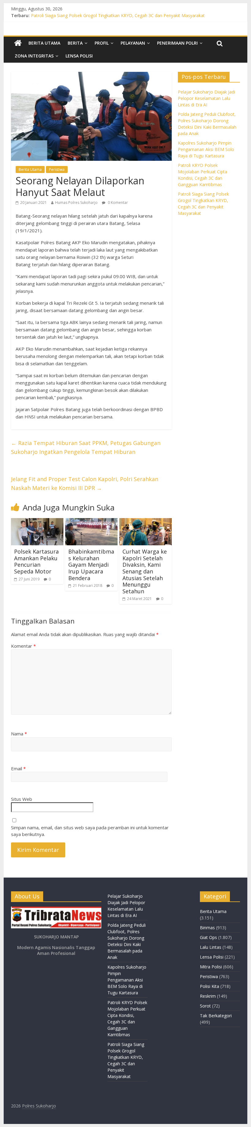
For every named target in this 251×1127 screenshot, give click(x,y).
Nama (19, 734)
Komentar (23, 646)
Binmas (207, 927)
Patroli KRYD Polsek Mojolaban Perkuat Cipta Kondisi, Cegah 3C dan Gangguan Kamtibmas (121, 15)
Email (18, 768)
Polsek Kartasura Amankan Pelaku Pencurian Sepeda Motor (36, 561)
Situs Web (21, 799)
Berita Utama (44, 43)
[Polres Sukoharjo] (18, 43)
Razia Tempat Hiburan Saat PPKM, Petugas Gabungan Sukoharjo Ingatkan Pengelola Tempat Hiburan (85, 447)
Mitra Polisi (211, 967)
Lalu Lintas (210, 947)
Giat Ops (208, 937)
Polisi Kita (209, 986)
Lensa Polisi (79, 56)
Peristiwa (57, 169)
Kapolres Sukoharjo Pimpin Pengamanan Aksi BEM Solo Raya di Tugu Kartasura (206, 149)
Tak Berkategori (216, 1015)
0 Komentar (117, 202)
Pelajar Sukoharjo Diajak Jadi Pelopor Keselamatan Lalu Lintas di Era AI (206, 98)
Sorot (205, 1006)
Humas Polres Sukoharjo (76, 202)
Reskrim (208, 996)
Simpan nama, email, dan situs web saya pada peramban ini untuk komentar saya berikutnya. (90, 831)
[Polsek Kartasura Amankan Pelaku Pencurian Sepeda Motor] (37, 521)
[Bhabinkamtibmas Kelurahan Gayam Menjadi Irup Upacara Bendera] (91, 521)
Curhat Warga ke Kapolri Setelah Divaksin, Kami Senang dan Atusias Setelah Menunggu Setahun (144, 571)
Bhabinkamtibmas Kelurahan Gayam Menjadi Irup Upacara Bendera (91, 564)
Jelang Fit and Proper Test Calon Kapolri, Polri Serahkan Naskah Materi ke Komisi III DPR (84, 483)
